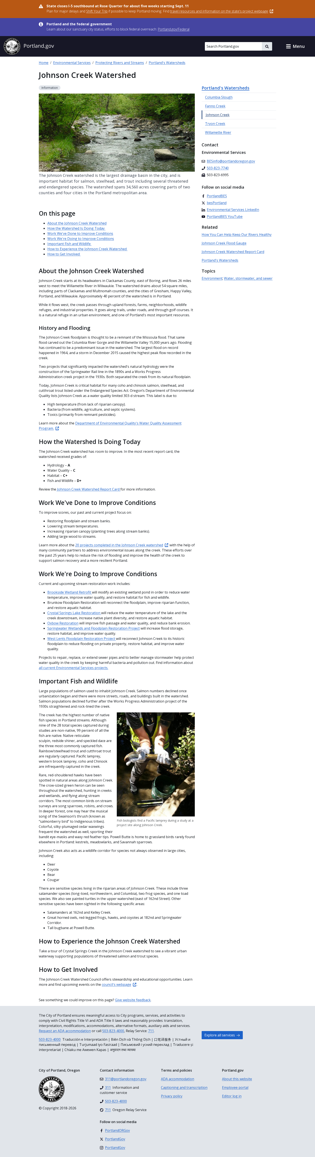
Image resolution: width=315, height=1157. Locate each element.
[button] (295, 46)
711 (151, 1030)
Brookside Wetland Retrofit (69, 592)
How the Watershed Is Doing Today (76, 228)
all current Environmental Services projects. (73, 667)
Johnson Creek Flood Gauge (224, 243)
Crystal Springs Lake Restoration (74, 612)
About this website (237, 1079)
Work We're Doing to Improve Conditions (80, 238)
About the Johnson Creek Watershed (76, 223)
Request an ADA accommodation (65, 1030)
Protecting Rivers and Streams (119, 62)
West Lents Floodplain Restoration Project (81, 638)
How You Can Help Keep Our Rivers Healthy (237, 234)
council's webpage (116, 984)
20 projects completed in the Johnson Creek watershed (119, 545)
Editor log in (232, 1096)
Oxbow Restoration (62, 623)
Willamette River (218, 132)
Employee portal (235, 1087)
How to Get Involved (64, 254)
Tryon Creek (215, 123)
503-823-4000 (113, 1030)
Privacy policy (171, 1096)
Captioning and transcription (184, 1087)
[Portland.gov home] (28, 46)
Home (43, 62)
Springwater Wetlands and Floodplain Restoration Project (93, 628)
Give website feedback (133, 1000)
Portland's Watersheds (167, 62)
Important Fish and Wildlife (69, 243)
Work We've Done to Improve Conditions (80, 233)
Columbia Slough (218, 97)
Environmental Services (72, 62)
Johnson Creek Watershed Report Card (88, 489)
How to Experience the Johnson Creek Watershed (87, 249)
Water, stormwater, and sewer (248, 278)
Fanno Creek (215, 106)
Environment (212, 278)
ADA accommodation (177, 1079)
